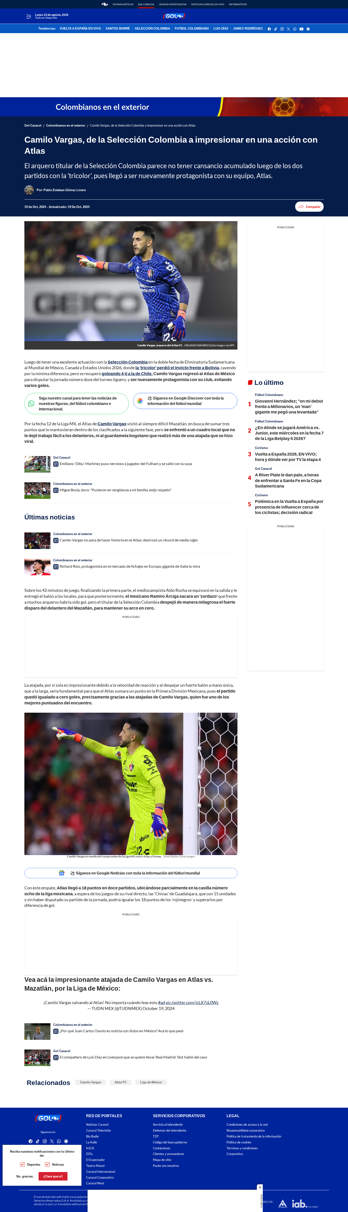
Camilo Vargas (90, 1082)
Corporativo (235, 1153)
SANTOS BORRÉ (118, 29)
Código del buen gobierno (170, 1142)
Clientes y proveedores (168, 1153)
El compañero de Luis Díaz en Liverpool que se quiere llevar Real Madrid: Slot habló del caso (133, 1057)
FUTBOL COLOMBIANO (192, 29)
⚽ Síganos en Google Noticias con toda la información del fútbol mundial (135, 873)
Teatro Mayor (95, 1165)
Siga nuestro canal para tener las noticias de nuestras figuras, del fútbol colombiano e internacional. (78, 403)
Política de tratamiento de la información (254, 1136)
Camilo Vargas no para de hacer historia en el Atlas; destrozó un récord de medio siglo (129, 540)
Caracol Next (95, 1183)
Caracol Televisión (98, 1130)
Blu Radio (92, 1136)
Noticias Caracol (97, 1124)
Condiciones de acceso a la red (247, 1124)
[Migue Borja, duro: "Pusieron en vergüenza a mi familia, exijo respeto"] (37, 490)
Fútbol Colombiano (269, 395)
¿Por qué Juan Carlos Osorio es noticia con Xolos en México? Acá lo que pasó (121, 1030)
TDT (156, 1136)
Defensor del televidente (169, 1130)
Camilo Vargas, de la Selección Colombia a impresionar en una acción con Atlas (143, 125)
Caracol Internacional (100, 1171)
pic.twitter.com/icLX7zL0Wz (192, 1002)
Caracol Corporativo (100, 1177)
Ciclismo (261, 448)
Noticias (58, 1164)
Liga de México (151, 1082)
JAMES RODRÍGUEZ (248, 29)
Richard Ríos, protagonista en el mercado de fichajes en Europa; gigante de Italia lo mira (130, 566)
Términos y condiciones (242, 1148)
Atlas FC (121, 1082)
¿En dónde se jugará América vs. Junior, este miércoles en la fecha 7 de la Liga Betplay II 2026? (289, 433)
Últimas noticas (123, 4)
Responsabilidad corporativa (246, 1130)
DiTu (89, 1153)
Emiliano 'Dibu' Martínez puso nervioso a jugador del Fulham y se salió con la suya (126, 463)
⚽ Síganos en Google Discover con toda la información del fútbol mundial (185, 401)
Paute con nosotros (166, 1165)
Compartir (313, 207)
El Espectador (95, 1159)
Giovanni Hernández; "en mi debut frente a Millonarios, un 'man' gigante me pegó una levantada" (289, 406)
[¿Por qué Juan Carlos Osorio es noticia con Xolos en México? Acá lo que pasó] (37, 1031)
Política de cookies (239, 1142)
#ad (161, 1002)
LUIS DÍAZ (221, 29)
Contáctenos (161, 1148)
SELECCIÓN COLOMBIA (152, 29)
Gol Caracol (146, 4)
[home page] (105, 4)
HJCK (90, 1148)
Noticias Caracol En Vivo (207, 4)
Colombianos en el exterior (65, 125)
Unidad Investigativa (173, 4)
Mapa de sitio (162, 1159)
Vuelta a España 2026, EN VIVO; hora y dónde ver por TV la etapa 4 (288, 456)
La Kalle (91, 1142)
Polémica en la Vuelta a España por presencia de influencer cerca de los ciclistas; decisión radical (289, 507)
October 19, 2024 (158, 1008)
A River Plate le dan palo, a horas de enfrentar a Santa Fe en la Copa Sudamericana (288, 480)
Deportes (33, 1164)
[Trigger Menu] (28, 16)
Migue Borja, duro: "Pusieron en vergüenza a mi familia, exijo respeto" (115, 489)
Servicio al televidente (168, 1124)
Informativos (238, 4)
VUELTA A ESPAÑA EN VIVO (80, 29)
